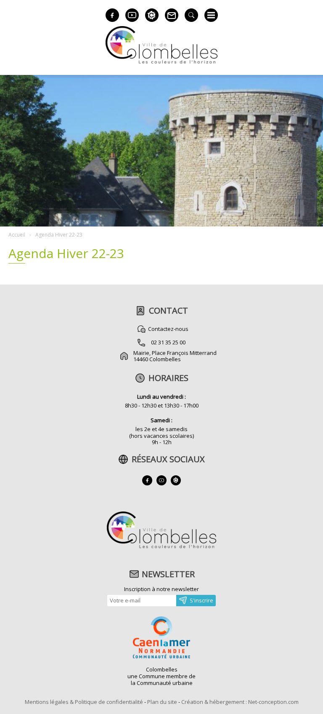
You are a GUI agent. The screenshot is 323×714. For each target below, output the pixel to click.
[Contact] (171, 15)
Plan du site (162, 702)
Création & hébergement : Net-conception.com (240, 702)
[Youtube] (132, 15)
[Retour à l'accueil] (161, 547)
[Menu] (211, 15)
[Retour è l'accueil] (161, 63)
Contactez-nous (168, 329)
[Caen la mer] (161, 638)
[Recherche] (191, 15)
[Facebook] (112, 15)
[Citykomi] (152, 15)
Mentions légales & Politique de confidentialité (84, 702)
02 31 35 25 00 (168, 342)
